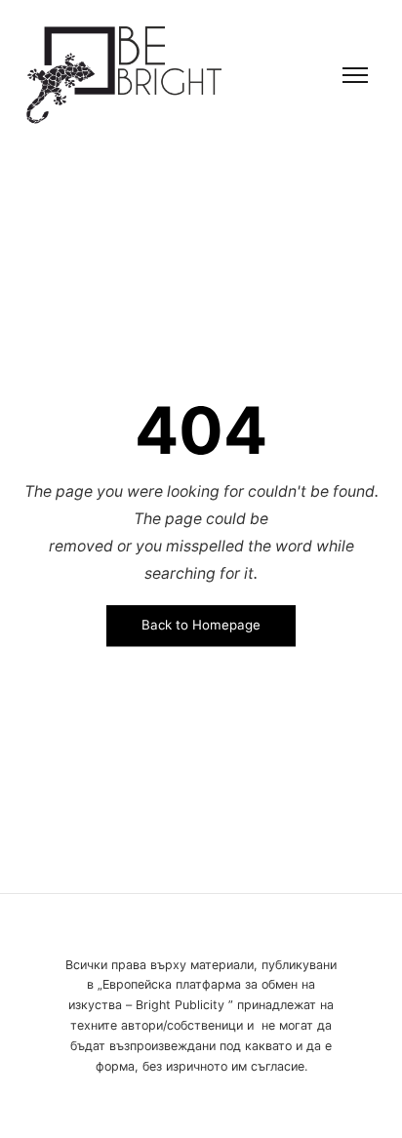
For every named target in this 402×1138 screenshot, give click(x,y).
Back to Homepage (201, 625)
